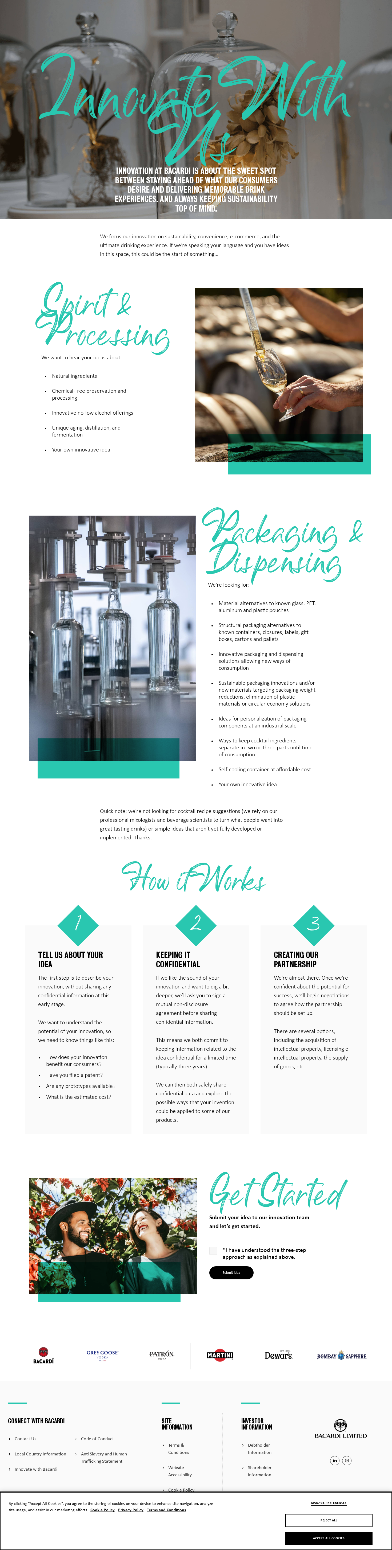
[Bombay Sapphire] (342, 1356)
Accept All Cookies (329, 1538)
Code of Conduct (97, 1439)
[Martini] (220, 1356)
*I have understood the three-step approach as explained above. (264, 1254)
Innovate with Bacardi (36, 1469)
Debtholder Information (259, 1449)
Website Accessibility (180, 1471)
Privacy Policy (130, 1510)
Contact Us (25, 1439)
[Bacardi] (44, 1356)
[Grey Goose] (102, 1356)
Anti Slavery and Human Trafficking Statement (104, 1458)
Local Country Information (40, 1454)
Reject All (329, 1520)
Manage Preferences (329, 1503)
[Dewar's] (278, 1356)
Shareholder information (259, 1471)
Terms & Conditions (178, 1449)
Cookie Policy (181, 1490)
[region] (196, 1520)
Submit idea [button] (231, 1273)
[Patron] (161, 1356)
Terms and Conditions (166, 1510)
